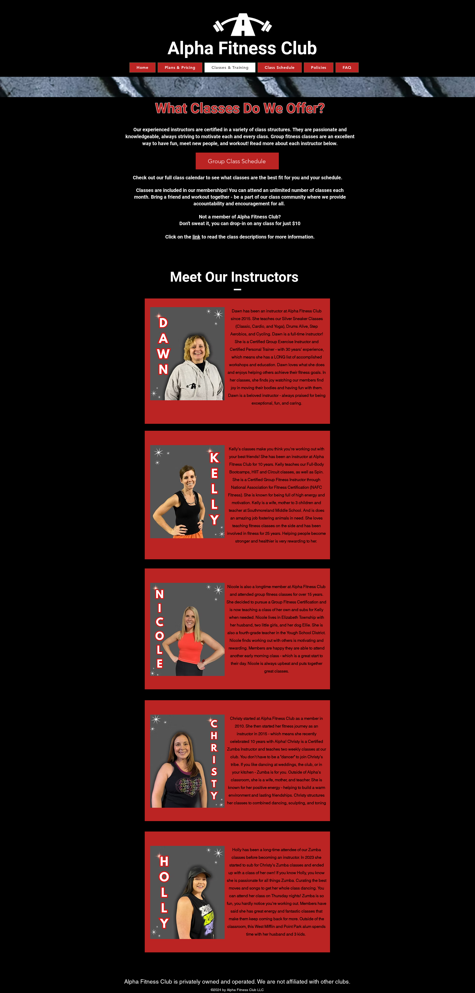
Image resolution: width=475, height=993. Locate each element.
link (196, 237)
